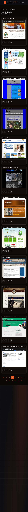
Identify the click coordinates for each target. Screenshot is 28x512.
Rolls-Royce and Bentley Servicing (10, 167)
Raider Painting (6, 257)
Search (7, 9)
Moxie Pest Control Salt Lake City (10, 316)
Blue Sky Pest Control (7, 48)
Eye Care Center (6, 138)
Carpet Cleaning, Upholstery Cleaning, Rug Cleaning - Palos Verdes (14, 227)
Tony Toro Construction (8, 18)
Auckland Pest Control (7, 108)
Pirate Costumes (6, 287)
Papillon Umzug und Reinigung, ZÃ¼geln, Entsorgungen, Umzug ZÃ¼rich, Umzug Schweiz (14, 346)
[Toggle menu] (23, 2)
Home (3, 9)
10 (15, 380)
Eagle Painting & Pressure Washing (10, 197)
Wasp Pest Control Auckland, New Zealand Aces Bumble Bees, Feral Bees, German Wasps (14, 78)
